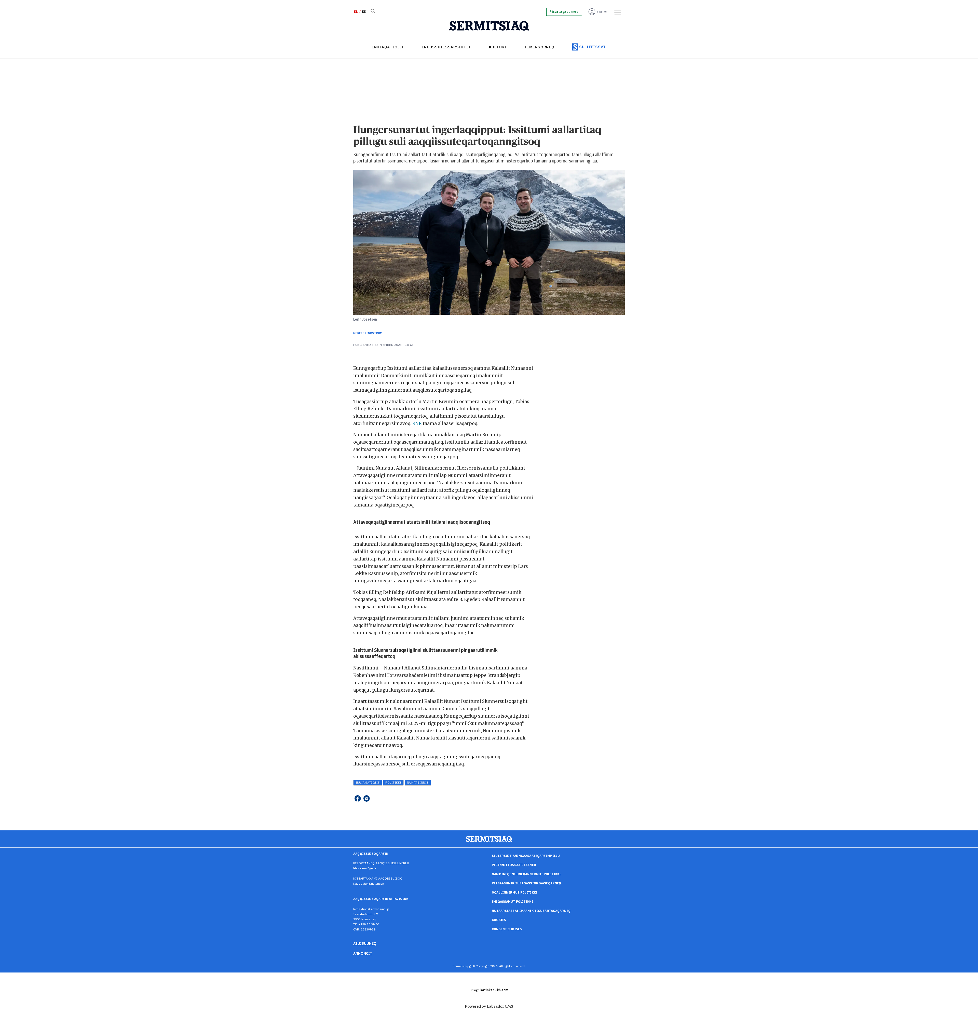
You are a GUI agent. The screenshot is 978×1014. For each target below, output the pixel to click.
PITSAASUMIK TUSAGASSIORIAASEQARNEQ (526, 883)
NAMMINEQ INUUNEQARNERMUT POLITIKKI (526, 874)
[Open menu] (616, 12)
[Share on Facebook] (357, 798)
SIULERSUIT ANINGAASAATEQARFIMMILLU (526, 856)
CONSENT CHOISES (507, 929)
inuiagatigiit (368, 782)
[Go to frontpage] (489, 26)
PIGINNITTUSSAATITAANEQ (514, 865)
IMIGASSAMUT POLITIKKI (512, 901)
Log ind (602, 11)
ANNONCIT (362, 953)
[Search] (372, 11)
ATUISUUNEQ (364, 943)
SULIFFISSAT (592, 46)
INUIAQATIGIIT (388, 47)
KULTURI (498, 47)
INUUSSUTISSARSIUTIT (446, 47)
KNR (417, 423)
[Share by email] (366, 798)
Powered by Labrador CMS (489, 1006)
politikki (393, 782)
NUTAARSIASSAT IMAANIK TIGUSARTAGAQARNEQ (531, 911)
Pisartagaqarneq (564, 11)
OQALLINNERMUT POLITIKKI (514, 892)
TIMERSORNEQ (539, 47)
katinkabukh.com (494, 990)
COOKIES (499, 920)
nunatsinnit (417, 782)
